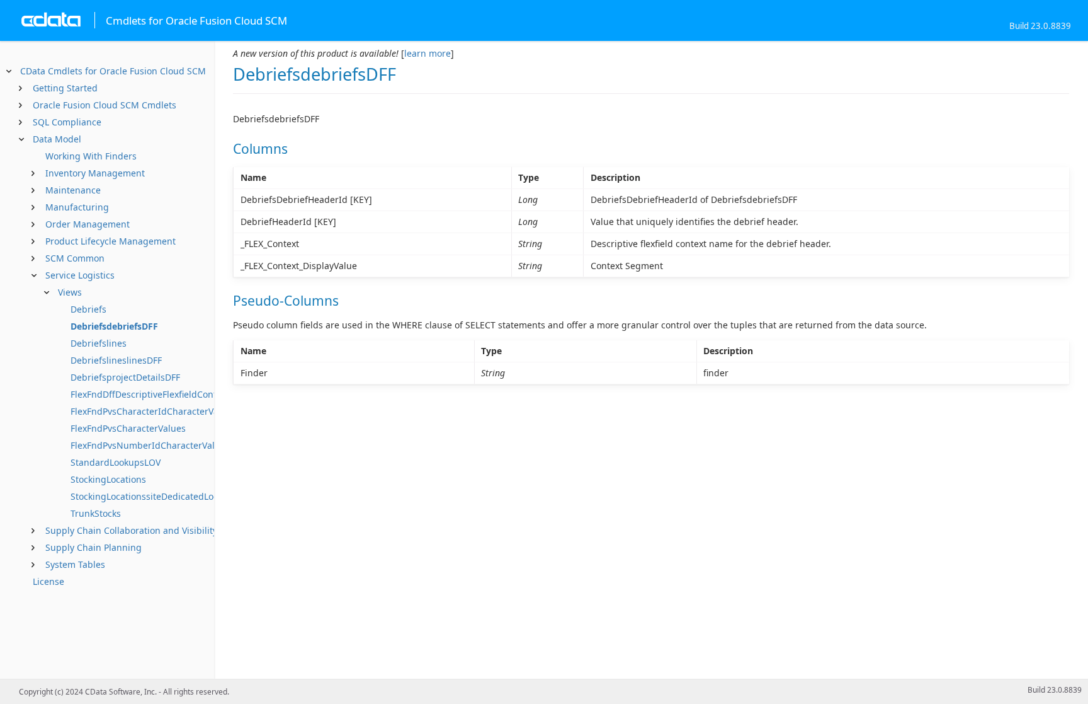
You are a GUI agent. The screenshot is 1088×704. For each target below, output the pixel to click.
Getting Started (65, 88)
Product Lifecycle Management (110, 241)
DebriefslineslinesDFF (116, 360)
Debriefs (88, 309)
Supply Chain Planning (93, 547)
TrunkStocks (96, 513)
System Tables (75, 564)
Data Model (57, 139)
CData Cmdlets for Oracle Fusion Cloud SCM (113, 71)
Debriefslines (99, 343)
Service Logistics (80, 275)
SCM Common (75, 258)
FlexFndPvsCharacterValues (128, 428)
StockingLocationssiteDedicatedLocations (157, 496)
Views (70, 292)
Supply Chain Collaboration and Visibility (131, 530)
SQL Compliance (67, 122)
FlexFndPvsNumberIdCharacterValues (150, 445)
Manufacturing (77, 207)
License (48, 581)
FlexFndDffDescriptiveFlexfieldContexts (152, 394)
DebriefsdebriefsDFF (114, 326)
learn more (427, 53)
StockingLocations (108, 479)
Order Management (87, 224)
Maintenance (73, 190)
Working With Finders (91, 156)
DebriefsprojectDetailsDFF (125, 377)
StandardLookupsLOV (116, 462)
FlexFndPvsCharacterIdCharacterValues (153, 411)
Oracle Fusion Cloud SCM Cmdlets (104, 105)
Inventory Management (95, 173)
